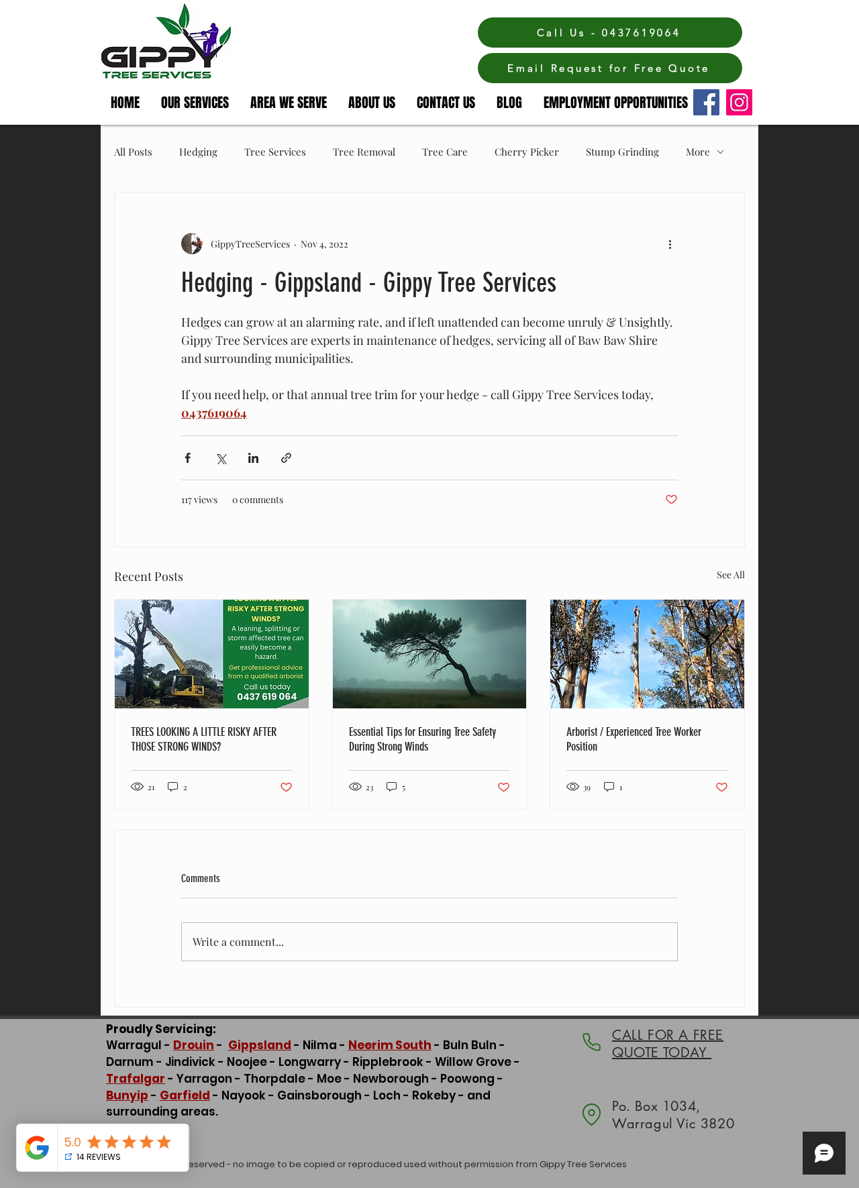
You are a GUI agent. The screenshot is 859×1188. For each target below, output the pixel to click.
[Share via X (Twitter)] (220, 457)
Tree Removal (364, 151)
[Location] (591, 1114)
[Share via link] (286, 457)
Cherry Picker (527, 151)
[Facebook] (706, 102)
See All (731, 574)
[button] (289, 102)
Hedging (198, 151)
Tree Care (445, 151)
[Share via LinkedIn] (253, 457)
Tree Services (275, 151)
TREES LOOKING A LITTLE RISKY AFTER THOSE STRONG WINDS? (203, 739)
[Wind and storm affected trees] (212, 654)
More (698, 151)
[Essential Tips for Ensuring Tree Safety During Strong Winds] (430, 654)
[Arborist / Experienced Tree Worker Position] (647, 654)
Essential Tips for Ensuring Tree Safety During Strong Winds (422, 739)
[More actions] (670, 243)
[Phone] (591, 1042)
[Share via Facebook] (187, 457)
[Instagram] (739, 102)
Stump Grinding (622, 151)
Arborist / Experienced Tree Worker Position (633, 739)
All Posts (133, 151)
